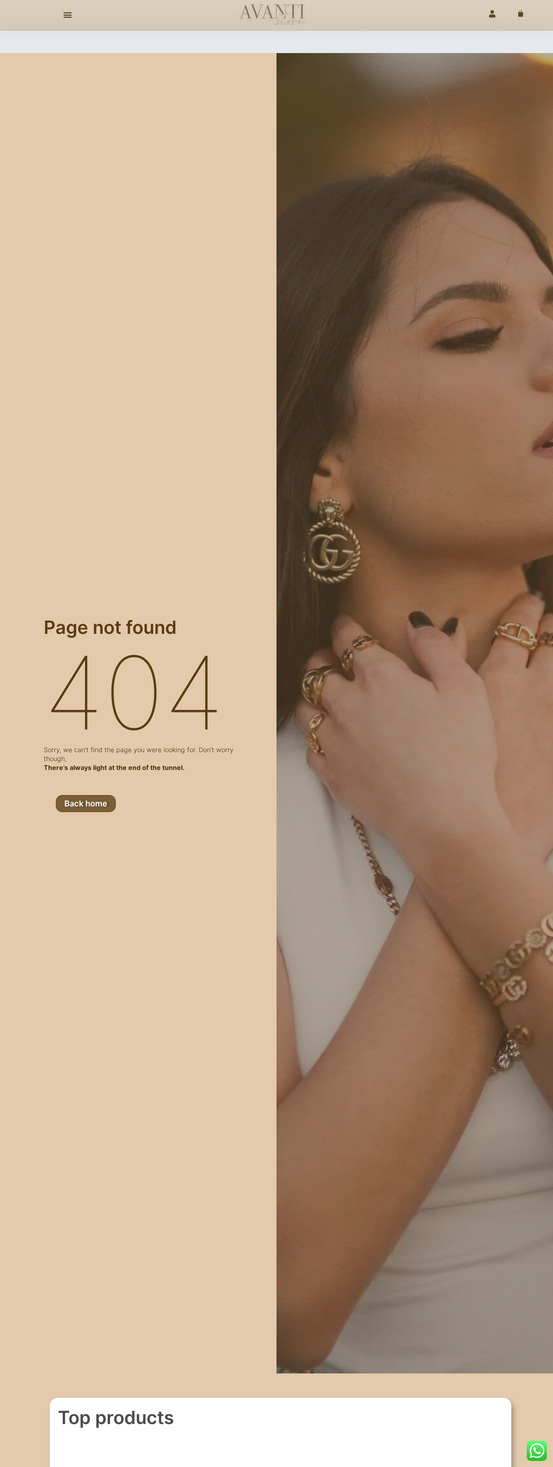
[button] (67, 14)
